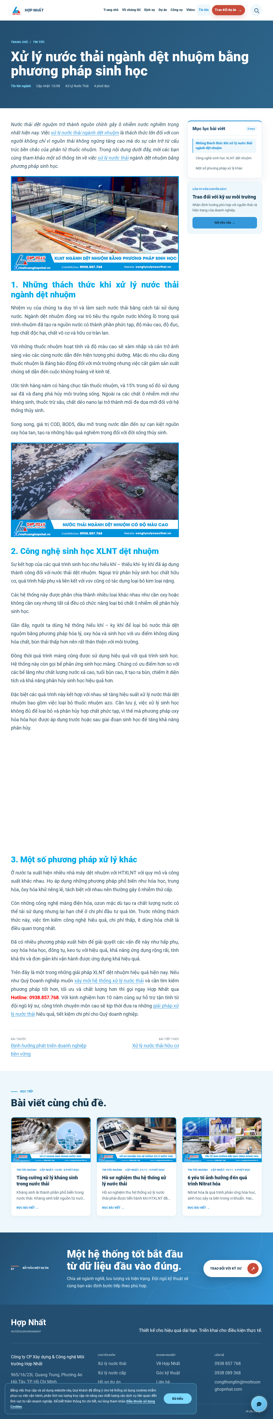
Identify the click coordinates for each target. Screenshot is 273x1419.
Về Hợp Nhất (168, 1363)
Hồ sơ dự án (109, 1382)
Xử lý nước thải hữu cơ (155, 1045)
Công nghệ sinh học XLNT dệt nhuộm (223, 158)
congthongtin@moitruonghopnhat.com (237, 1385)
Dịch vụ (149, 10)
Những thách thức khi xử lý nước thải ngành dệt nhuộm (224, 145)
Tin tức (204, 10)
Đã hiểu (177, 1399)
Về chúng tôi (131, 10)
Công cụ (177, 10)
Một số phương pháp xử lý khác (219, 168)
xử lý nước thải (113, 158)
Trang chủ (110, 10)
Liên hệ (163, 1382)
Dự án (163, 10)
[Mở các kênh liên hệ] (259, 1404)
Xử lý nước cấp (112, 1372)
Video (190, 10)
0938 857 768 (228, 1363)
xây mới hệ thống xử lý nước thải (109, 980)
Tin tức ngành (21, 86)
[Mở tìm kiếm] (256, 10)
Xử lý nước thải (112, 1363)
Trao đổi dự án (225, 10)
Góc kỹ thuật (168, 1372)
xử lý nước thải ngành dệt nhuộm (85, 132)
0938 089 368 (228, 1372)
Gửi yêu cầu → (224, 222)
